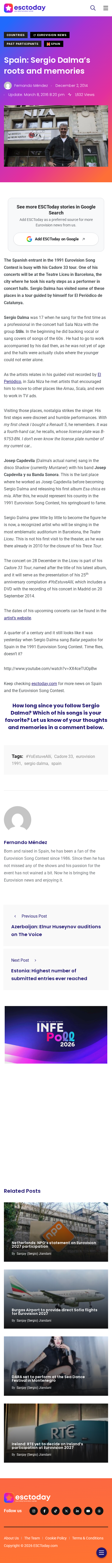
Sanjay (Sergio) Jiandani (34, 1253)
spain (56, 763)
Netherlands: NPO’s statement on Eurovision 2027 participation (54, 1244)
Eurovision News (51, 35)
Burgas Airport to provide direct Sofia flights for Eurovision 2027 (54, 1311)
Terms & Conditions (87, 1538)
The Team (32, 1538)
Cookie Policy (56, 1538)
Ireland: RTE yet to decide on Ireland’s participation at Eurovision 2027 (47, 1445)
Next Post (20, 960)
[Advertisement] (56, 1127)
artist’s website (17, 618)
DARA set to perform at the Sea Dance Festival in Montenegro (48, 1378)
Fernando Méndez (25, 842)
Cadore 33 (63, 756)
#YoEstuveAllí (38, 756)
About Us (11, 1538)
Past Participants (23, 44)
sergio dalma (36, 763)
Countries (16, 35)
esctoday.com (44, 683)
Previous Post (34, 916)
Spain (55, 44)
